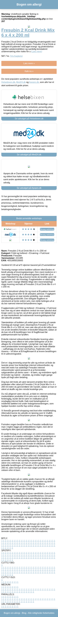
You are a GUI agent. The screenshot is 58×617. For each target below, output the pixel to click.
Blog (24, 613)
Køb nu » (29, 71)
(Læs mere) (36, 51)
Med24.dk (21, 82)
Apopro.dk (34, 82)
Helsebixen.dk (8, 82)
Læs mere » (29, 63)
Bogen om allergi (29, 4)
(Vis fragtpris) (16, 56)
